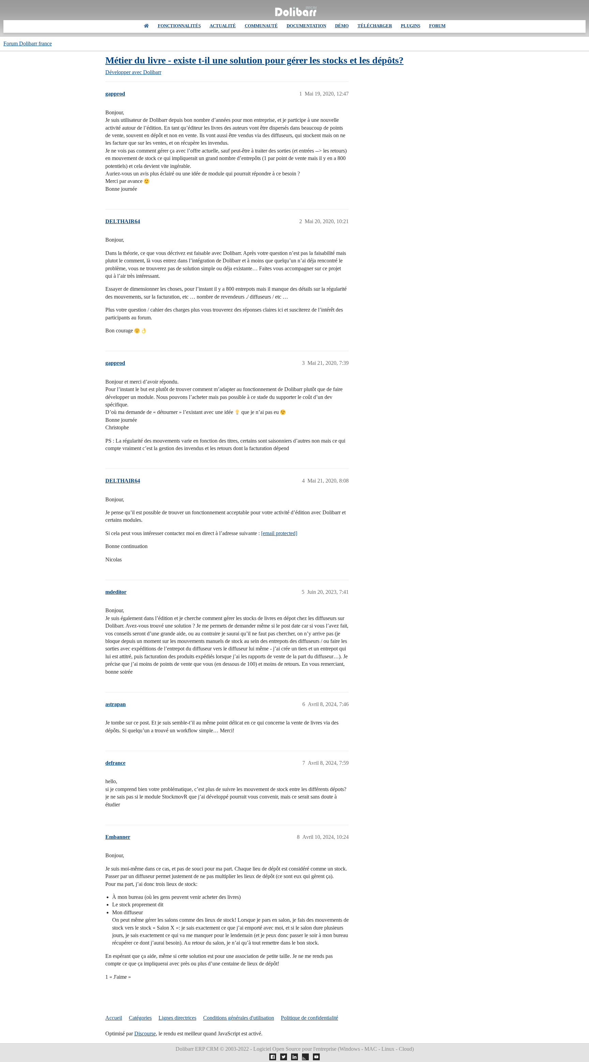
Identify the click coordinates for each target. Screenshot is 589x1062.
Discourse (145, 1033)
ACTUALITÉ (223, 25)
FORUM (437, 25)
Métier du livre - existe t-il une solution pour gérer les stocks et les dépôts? (254, 60)
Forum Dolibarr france (27, 43)
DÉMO (342, 25)
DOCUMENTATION (306, 25)
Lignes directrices (177, 1018)
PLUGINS (410, 25)
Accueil (113, 1018)
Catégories (140, 1018)
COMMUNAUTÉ (261, 25)
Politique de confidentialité (309, 1018)
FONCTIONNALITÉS (179, 25)
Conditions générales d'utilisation (238, 1018)
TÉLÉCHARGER (375, 25)
